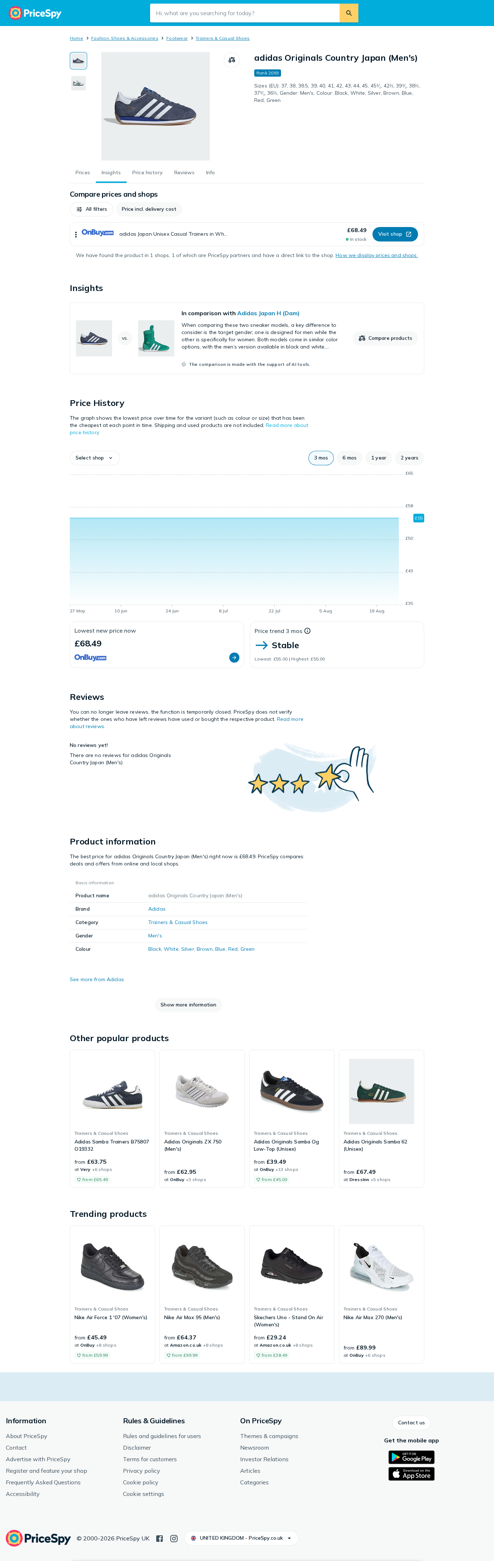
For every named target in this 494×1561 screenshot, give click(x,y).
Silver (187, 949)
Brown (205, 949)
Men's (155, 935)
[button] (91, 209)
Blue (220, 949)
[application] (247, 543)
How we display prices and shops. (377, 255)
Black (154, 949)
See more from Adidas (97, 979)
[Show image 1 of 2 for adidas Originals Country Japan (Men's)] (78, 60)
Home (76, 38)
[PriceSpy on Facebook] (159, 1537)
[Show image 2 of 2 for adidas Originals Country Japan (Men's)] (78, 83)
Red (233, 949)
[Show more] (76, 234)
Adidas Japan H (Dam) (268, 313)
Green (247, 949)
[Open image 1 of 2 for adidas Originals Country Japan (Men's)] (155, 106)
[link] (247, 338)
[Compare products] (232, 60)
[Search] (349, 13)
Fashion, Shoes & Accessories (124, 38)
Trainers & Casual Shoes (223, 38)
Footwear (177, 38)
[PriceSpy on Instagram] (174, 1537)
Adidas (157, 909)
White (171, 949)
